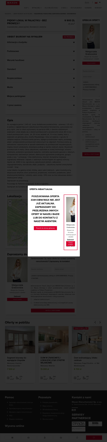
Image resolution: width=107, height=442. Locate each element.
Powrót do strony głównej (45, 228)
